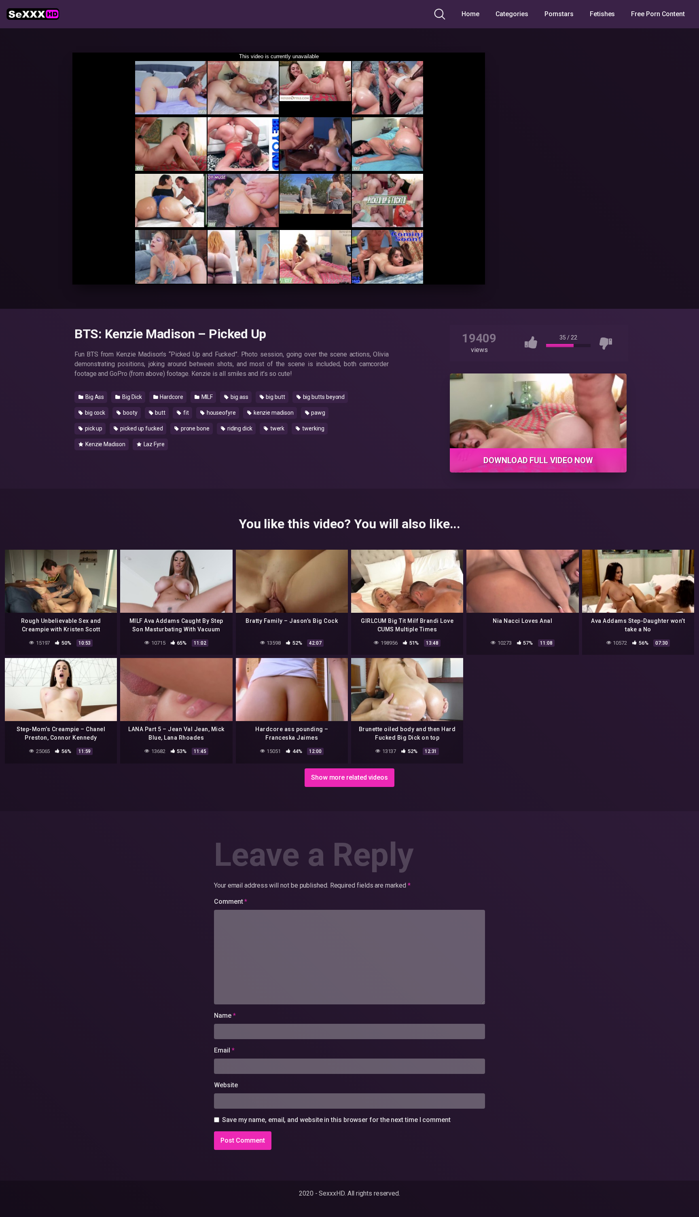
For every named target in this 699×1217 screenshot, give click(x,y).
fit (185, 412)
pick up (93, 428)
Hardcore (171, 397)
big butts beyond (323, 397)
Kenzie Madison (104, 444)
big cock (94, 412)
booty (130, 412)
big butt (275, 397)
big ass (238, 397)
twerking (312, 428)
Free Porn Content (658, 14)
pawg (318, 412)
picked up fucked (141, 428)
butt (160, 412)
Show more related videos (349, 777)
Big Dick (131, 397)
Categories (512, 14)
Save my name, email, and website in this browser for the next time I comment (336, 1120)
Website (225, 1085)
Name (225, 1015)
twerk (277, 428)
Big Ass (94, 397)
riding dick (239, 428)
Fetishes (602, 14)
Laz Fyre (153, 444)
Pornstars (559, 14)
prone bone (195, 428)
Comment (230, 901)
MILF (206, 397)
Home (470, 14)
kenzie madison (273, 412)
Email (224, 1050)
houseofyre (220, 412)
